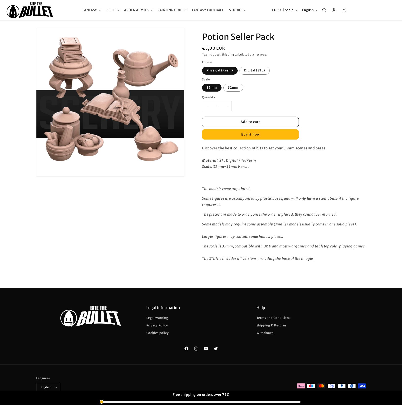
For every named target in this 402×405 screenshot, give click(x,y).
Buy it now (250, 134)
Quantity (208, 97)
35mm (212, 87)
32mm (233, 87)
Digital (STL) (254, 70)
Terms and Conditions (273, 318)
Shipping (228, 54)
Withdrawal (265, 333)
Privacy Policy (157, 325)
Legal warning (157, 318)
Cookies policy (157, 333)
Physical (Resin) (220, 70)
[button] (91, 10)
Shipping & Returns (271, 325)
